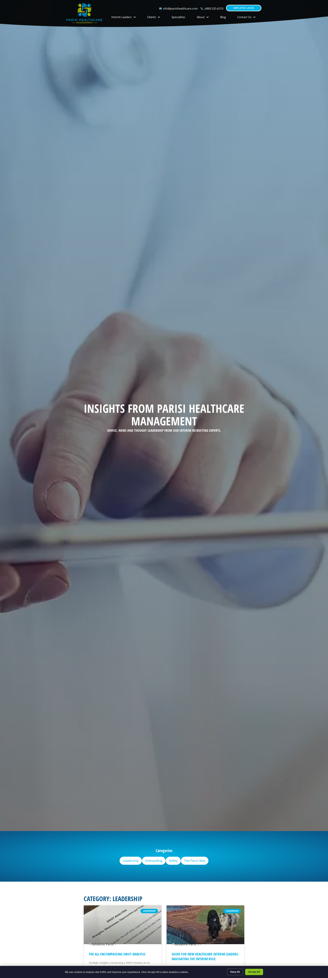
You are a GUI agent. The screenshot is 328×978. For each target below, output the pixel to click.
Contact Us (249, 18)
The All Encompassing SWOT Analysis (117, 954)
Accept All (254, 971)
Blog (225, 18)
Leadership (131, 861)
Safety (173, 861)
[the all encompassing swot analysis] (122, 924)
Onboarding (153, 861)
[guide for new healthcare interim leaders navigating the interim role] (205, 924)
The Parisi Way (194, 861)
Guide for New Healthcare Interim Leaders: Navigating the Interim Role (205, 956)
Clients (156, 18)
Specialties (181, 18)
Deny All (235, 971)
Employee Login (243, 8)
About (205, 18)
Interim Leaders (126, 18)
